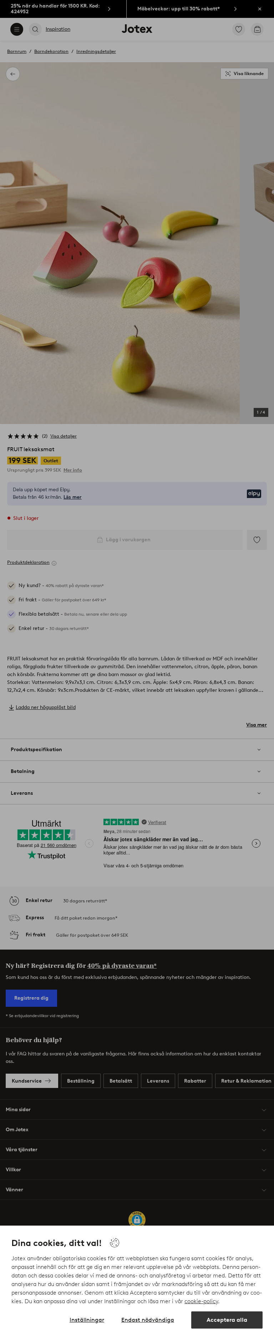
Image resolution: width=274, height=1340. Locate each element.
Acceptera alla (227, 1319)
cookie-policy (201, 1301)
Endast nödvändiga (147, 1319)
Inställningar (87, 1319)
